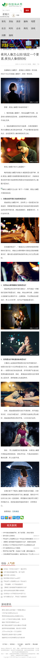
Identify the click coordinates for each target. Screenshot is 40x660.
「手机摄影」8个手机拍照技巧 (13, 584)
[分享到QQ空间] (6, 517)
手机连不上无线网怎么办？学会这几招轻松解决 (18, 539)
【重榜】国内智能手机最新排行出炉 (15, 587)
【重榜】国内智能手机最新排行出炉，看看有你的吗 (19, 542)
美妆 (11, 21)
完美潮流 (15, 511)
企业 (18, 28)
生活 (4, 28)
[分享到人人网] (18, 517)
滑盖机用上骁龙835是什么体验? (12, 634)
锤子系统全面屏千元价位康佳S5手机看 (14, 625)
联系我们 (12, 644)
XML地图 (20, 644)
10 (1, 597)
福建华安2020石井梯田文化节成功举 (13, 637)
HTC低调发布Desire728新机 (11, 548)
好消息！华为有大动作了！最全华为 (15, 569)
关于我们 (4, 644)
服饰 (26, 21)
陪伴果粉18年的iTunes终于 (12, 578)
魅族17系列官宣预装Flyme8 (10, 622)
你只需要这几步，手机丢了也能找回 (15, 596)
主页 (14, 49)
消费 (4, 35)
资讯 (4, 21)
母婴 (33, 21)
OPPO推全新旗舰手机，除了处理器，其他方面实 (18, 532)
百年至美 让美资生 (9, 536)
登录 (17, 15)
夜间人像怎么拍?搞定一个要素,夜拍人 (14, 610)
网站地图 (35, 644)
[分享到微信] (22, 517)
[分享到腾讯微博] (14, 517)
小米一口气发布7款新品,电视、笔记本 (14, 619)
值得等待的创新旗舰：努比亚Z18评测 (14, 628)
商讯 (26, 28)
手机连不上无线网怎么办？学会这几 (15, 581)
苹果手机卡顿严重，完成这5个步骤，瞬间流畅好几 (19, 551)
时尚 (11, 28)
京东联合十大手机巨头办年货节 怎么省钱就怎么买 (19, 545)
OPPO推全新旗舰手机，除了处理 (14, 572)
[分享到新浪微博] (10, 517)
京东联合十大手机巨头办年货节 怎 (15, 593)
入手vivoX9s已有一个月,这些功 (11, 631)
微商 (11, 35)
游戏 (33, 28)
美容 (18, 21)
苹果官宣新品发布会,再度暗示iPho (13, 616)
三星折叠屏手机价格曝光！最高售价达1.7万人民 (18, 554)
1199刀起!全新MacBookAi (10, 613)
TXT (20, 646)
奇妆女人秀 (21, 49)
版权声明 (27, 644)
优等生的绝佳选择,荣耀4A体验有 (14, 590)
